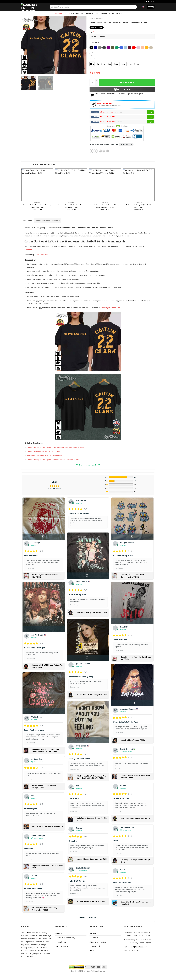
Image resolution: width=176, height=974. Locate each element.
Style (92, 32)
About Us (58, 933)
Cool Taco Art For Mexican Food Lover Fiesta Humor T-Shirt (71, 206)
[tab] (27, 220)
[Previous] (25, 45)
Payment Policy (95, 946)
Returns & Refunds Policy (65, 937)
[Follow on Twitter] (147, 1)
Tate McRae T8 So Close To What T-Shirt (47, 827)
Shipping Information (98, 942)
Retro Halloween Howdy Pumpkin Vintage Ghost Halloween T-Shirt (105, 206)
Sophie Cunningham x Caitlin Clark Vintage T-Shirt (45, 455)
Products (116, 14)
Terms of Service (61, 946)
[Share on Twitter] (96, 151)
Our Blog (93, 933)
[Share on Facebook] (92, 151)
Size (91, 59)
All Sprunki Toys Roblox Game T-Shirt (135, 819)
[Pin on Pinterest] (104, 151)
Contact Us (94, 937)
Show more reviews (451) (88, 917)
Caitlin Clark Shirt (126, 144)
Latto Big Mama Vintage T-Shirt (133, 740)
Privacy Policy (60, 942)
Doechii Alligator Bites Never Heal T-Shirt (92, 859)
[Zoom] (24, 71)
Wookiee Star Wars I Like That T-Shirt (90, 901)
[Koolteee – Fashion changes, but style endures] (31, 7)
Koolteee (28, 249)
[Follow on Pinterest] (151, 1)
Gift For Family (87, 14)
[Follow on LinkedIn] (153, 1)
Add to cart (127, 82)
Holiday (74, 14)
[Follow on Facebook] (142, 1)
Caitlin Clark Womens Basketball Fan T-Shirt (43, 451)
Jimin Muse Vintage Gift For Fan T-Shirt (91, 613)
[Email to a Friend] (100, 151)
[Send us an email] (149, 1)
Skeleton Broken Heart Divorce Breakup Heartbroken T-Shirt (37, 206)
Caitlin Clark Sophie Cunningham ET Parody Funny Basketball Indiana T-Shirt (56, 447)
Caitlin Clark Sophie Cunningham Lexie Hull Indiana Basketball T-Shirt (53, 459)
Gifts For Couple (103, 14)
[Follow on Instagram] (144, 1)
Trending (99, 18)
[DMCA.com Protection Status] (76, 967)
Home (92, 18)
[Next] (82, 45)
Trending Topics (61, 14)
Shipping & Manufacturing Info (48, 220)
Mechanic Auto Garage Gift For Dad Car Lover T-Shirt (138, 206)
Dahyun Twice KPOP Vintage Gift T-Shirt (91, 695)
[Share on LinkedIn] (108, 151)
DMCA (92, 950)
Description (27, 220)
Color (92, 43)
